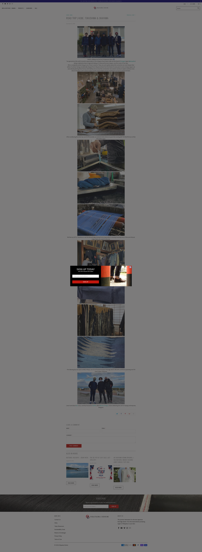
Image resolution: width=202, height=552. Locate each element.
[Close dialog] (130, 267)
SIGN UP (85, 282)
